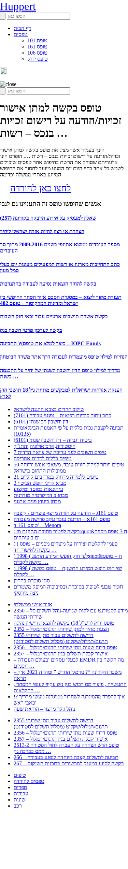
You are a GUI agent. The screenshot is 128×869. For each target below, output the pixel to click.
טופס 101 (37, 40)
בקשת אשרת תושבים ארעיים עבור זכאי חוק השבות (54, 316)
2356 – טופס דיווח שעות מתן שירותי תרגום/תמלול (65, 647)
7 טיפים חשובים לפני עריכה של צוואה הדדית (60, 452)
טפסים (21, 34)
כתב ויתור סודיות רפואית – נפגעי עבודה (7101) (62, 415)
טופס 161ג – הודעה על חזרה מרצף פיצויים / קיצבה (66, 513)
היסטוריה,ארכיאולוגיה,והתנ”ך (44, 446)
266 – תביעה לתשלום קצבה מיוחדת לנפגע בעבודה (66, 757)
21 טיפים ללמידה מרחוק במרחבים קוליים (56, 477)
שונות (19, 799)
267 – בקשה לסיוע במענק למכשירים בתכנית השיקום (69, 763)
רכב (18, 806)
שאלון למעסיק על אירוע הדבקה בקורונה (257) (48, 218)
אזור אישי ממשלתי (33, 604)
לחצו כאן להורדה (40, 188)
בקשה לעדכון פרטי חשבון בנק (31, 330)
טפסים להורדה (29, 781)
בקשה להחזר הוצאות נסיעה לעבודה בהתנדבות (48, 284)
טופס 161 (37, 46)
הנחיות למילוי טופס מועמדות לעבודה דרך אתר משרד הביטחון (64, 357)
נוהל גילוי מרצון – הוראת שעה (44, 709)
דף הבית (22, 28)
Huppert (18, 6)
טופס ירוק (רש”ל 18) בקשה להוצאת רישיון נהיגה (64, 623)
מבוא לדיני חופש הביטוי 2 (40, 483)
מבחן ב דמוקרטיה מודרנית (41, 495)
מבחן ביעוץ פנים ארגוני (37, 501)
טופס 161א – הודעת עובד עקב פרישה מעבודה (62, 519)
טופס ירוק (37, 59)
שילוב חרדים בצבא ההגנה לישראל (49, 409)
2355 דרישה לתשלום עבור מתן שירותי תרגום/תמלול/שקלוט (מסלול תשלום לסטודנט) (61, 638)
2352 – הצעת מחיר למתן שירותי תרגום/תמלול (61, 629)
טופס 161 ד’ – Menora (37, 525)
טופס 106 (37, 53)
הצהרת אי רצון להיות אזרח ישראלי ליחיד (42, 231)
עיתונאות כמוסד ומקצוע (38, 489)
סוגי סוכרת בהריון (32, 580)
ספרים (20, 787)
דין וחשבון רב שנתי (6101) (41, 421)
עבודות (21, 793)
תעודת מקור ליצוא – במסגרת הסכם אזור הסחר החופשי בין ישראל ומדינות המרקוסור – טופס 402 (61, 300)
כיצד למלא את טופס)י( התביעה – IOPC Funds (50, 343)
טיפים (20, 775)
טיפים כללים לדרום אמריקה (43, 458)
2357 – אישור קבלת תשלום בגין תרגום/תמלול (61, 653)
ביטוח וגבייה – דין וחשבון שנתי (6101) (53, 440)
